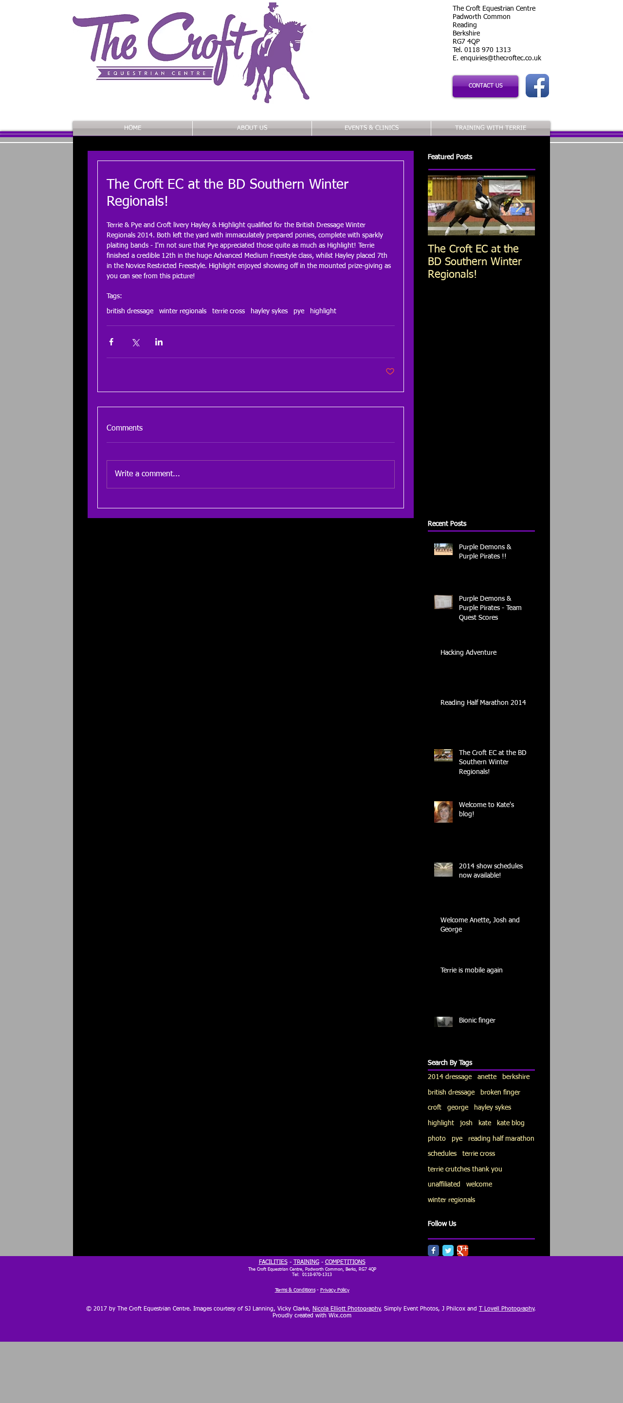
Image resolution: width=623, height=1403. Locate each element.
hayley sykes (269, 311)
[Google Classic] (462, 1250)
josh (466, 1123)
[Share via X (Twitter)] (135, 341)
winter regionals (182, 311)
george (457, 1107)
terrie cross (228, 311)
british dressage (130, 311)
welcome (479, 1184)
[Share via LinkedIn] (159, 341)
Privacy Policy (334, 1290)
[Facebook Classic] (433, 1250)
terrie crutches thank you (465, 1169)
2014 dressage (450, 1077)
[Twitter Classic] (448, 1250)
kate (484, 1123)
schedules (442, 1154)
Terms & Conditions (295, 1290)
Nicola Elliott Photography (346, 1309)
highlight (323, 311)
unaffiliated (444, 1184)
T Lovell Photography (506, 1309)
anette (486, 1077)
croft (434, 1107)
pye (298, 311)
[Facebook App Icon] (537, 85)
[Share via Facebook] (111, 341)
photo (437, 1138)
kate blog (511, 1123)
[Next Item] (519, 205)
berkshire (516, 1077)
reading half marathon (501, 1138)
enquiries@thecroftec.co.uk (500, 58)
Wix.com (340, 1316)
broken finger (500, 1092)
